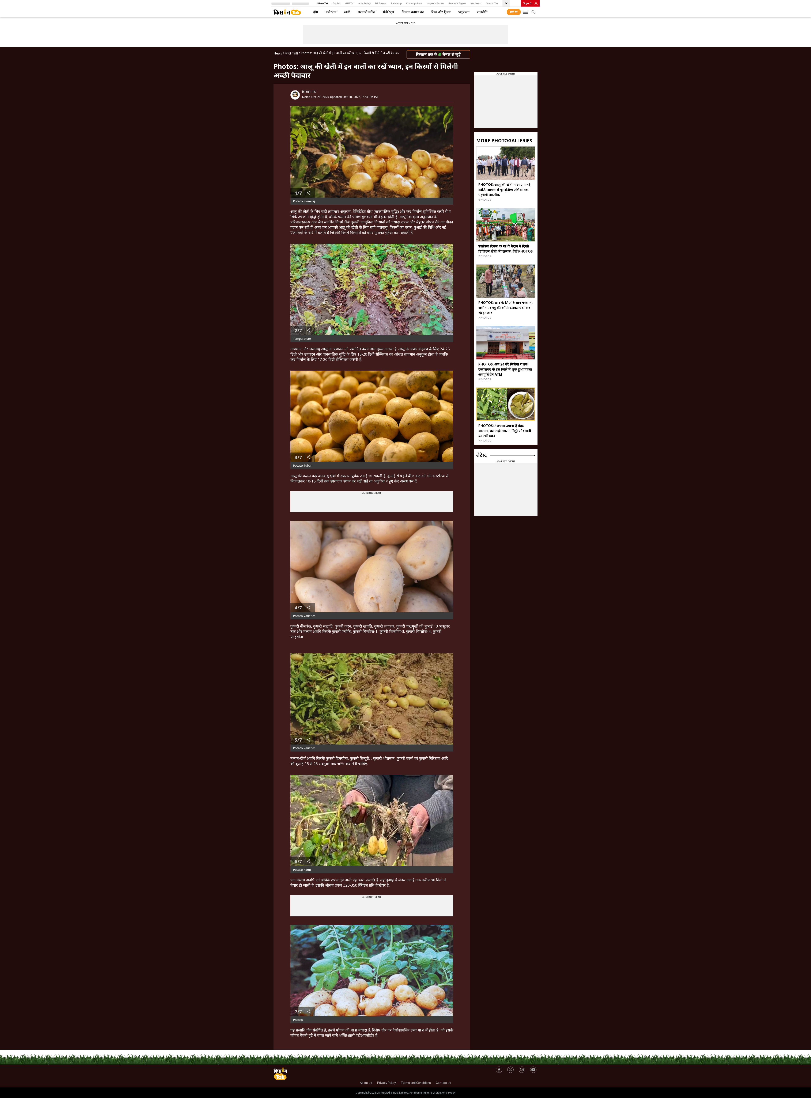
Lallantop (396, 3)
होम (315, 12)
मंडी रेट (513, 12)
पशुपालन (463, 12)
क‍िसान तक (309, 91)
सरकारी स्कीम (366, 12)
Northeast (476, 3)
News (278, 53)
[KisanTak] (287, 12)
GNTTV (349, 3)
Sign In (527, 3)
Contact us (443, 1082)
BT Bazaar (380, 3)
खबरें (347, 12)
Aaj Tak (337, 3)
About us (366, 1082)
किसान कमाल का (413, 12)
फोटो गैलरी (291, 53)
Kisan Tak (322, 3)
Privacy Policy (386, 1082)
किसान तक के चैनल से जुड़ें (438, 54)
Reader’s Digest (457, 3)
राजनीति (482, 12)
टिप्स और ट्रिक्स (441, 12)
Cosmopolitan (414, 3)
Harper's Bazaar (435, 3)
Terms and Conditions (416, 1082)
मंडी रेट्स (388, 12)
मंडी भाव (331, 12)
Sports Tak (492, 3)
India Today (364, 3)
